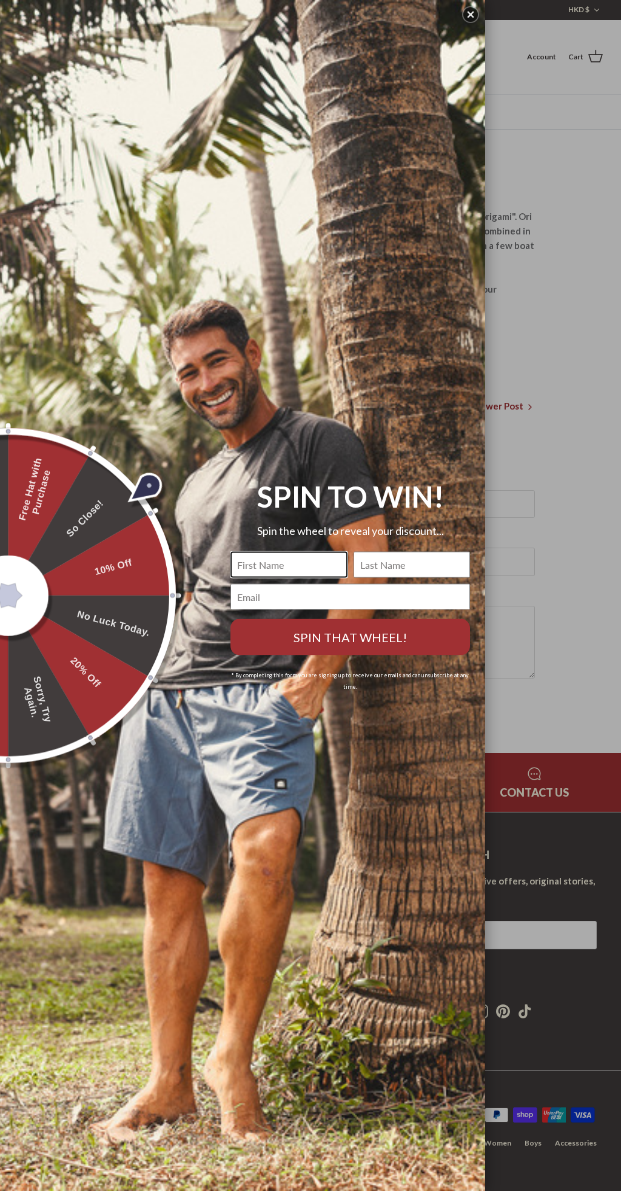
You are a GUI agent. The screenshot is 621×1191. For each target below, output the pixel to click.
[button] (470, 14)
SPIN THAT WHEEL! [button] (350, 637)
